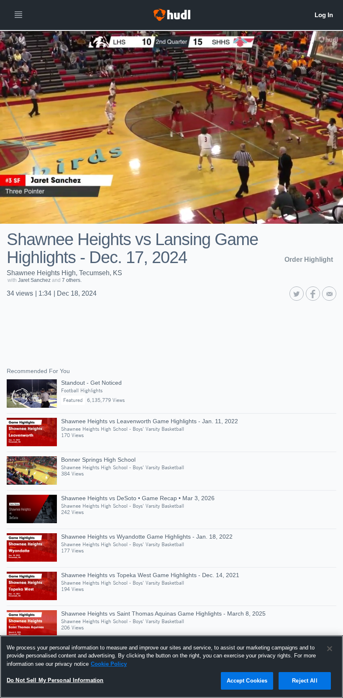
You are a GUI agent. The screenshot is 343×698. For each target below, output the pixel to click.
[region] (171, 666)
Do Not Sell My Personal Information (55, 680)
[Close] (329, 648)
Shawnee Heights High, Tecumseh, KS (64, 272)
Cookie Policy (109, 664)
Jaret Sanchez (34, 280)
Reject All (304, 681)
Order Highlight (308, 259)
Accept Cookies (247, 681)
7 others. (72, 280)
